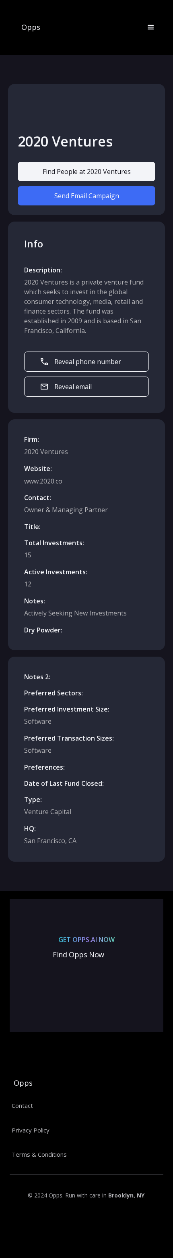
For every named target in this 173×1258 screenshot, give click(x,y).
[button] (147, 27)
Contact (22, 1105)
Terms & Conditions (39, 1154)
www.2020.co (43, 481)
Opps (30, 27)
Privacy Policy (30, 1130)
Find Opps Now (78, 954)
